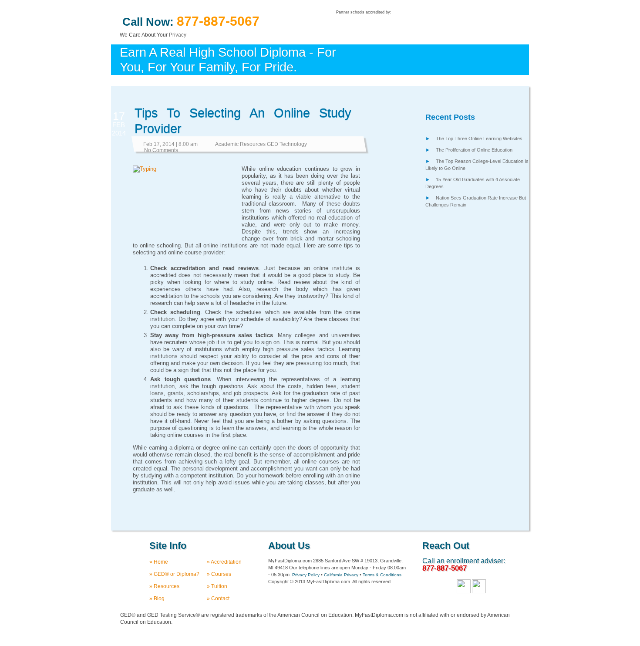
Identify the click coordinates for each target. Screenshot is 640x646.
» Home (158, 562)
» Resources (164, 586)
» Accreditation (224, 562)
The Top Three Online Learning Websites (479, 138)
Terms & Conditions (382, 574)
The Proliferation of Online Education (474, 149)
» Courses (219, 574)
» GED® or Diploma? (174, 574)
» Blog (157, 598)
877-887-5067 (218, 21)
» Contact (218, 598)
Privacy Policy (306, 574)
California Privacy (341, 574)
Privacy (177, 35)
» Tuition (217, 586)
